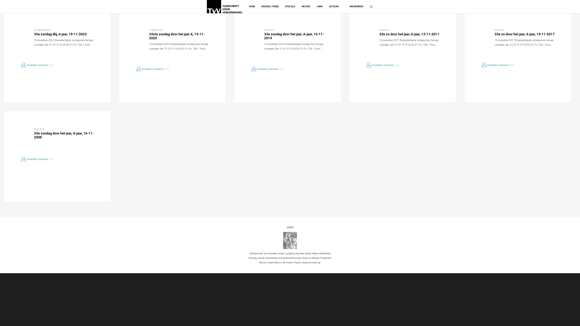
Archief (306, 6)
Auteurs (334, 6)
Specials (290, 6)
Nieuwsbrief (356, 6)
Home (252, 6)
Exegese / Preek (270, 6)
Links (320, 6)
